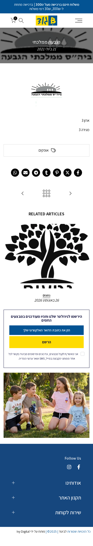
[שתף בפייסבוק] (78, 173)
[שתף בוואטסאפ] (15, 173)
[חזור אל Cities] (46, 194)
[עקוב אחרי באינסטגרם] (69, 467)
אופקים (44, 150)
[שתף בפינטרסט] (57, 173)
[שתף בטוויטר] (67, 173)
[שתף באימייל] (25, 173)
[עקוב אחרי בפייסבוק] (78, 467)
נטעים (46, 295)
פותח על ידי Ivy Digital (31, 531)
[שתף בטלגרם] (36, 173)
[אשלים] (70, 194)
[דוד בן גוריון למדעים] (23, 194)
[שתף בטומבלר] (46, 173)
